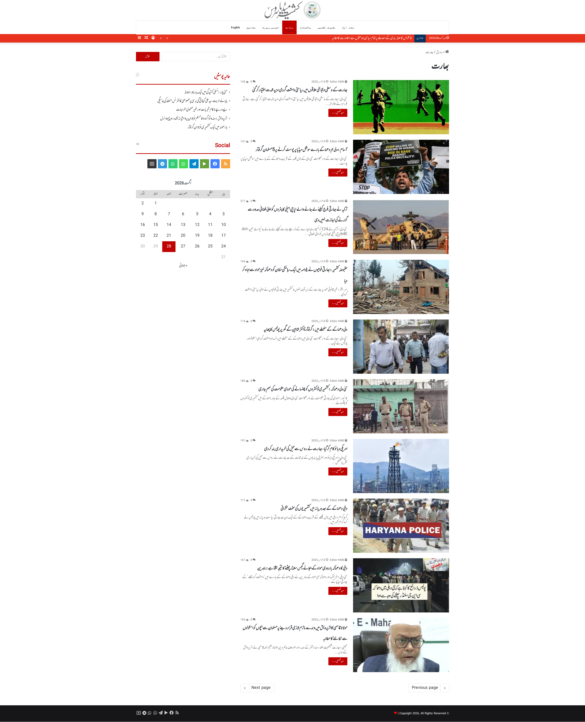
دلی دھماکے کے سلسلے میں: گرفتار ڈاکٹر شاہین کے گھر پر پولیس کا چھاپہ (305, 329)
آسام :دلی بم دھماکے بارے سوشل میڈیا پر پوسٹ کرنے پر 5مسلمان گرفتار (301, 150)
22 (155, 235)
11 (210, 225)
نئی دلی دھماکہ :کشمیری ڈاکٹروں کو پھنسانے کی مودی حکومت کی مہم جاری (302, 389)
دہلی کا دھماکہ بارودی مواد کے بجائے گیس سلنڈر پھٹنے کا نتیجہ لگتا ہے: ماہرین (302, 568)
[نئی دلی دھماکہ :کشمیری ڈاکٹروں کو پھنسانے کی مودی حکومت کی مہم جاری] (401, 406)
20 (183, 235)
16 (142, 225)
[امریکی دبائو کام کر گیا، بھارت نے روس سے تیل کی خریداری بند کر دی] (401, 466)
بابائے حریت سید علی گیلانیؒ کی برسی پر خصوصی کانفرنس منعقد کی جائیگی (192, 101)
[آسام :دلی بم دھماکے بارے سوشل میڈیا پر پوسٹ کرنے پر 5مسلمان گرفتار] (401, 167)
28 (169, 246)
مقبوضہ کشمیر (326, 27)
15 (155, 225)
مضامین (251, 27)
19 (197, 235)
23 (142, 235)
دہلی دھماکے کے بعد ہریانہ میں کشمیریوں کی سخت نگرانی (314, 509)
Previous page (425, 687)
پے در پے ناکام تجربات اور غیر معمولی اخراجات (201, 109)
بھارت (289, 27)
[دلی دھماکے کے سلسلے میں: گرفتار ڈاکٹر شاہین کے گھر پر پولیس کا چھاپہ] (401, 346)
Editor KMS (337, 82)
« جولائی (183, 265)
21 (169, 235)
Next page (261, 687)
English (235, 27)
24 (223, 246)
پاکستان (305, 27)
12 (197, 225)
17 (223, 235)
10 (223, 225)
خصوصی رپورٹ (270, 27)
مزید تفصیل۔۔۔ (338, 112)
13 (183, 225)
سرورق (440, 52)
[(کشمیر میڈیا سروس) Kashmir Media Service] (293, 10)
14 (169, 225)
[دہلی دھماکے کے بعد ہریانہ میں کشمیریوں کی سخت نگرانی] (401, 526)
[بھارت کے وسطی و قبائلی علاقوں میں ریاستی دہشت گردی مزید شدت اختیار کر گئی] (401, 107)
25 (210, 246)
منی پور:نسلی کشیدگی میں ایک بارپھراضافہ (205, 92)
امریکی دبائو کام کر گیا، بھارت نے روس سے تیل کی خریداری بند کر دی (305, 449)
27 (183, 246)
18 (210, 235)
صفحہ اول (348, 27)
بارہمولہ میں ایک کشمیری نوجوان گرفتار (207, 127)
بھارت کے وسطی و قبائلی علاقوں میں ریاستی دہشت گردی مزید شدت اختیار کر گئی (299, 90)
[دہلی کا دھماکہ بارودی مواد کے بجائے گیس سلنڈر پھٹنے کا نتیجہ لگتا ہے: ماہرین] (401, 585)
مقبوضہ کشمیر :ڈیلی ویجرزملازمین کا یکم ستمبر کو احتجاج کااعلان (381, 38)
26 (197, 246)
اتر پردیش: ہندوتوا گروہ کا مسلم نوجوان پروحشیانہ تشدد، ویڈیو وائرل (193, 118)
